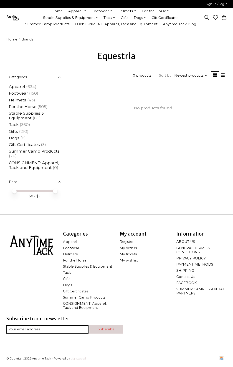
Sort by (165, 75)
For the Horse (22, 106)
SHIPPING (185, 271)
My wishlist (129, 260)
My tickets (128, 254)
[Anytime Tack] (12, 18)
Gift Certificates (165, 17)
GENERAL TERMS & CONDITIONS (193, 250)
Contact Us (185, 277)
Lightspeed (78, 358)
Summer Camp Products (47, 24)
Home (57, 11)
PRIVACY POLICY (191, 258)
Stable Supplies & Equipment (26, 115)
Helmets (17, 100)
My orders (128, 248)
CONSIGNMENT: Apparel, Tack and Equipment (116, 24)
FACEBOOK (186, 283)
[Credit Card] (221, 358)
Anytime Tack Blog (179, 24)
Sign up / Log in (216, 4)
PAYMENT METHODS (194, 264)
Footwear (18, 93)
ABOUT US (185, 242)
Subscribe (106, 329)
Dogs (14, 138)
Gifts (124, 17)
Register (127, 242)
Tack (14, 124)
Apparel (17, 86)
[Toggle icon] (206, 17)
